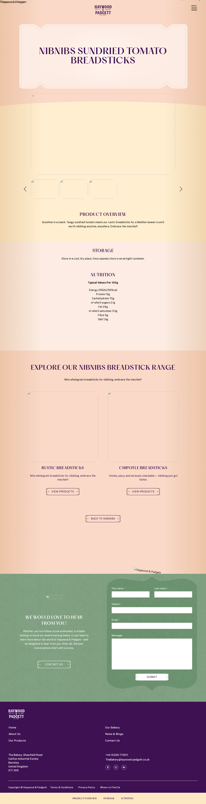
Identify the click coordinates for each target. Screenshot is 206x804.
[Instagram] (115, 767)
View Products (63, 491)
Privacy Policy (86, 787)
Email (116, 619)
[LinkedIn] (124, 767)
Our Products (17, 740)
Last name (161, 588)
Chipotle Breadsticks (143, 468)
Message (117, 635)
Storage (108, 799)
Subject (116, 604)
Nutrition (127, 799)
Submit (152, 677)
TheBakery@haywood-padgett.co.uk (127, 759)
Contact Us (54, 664)
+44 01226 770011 (116, 754)
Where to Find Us (110, 787)
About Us (14, 734)
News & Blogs (114, 734)
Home (12, 727)
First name (118, 588)
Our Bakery (112, 727)
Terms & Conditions (61, 787)
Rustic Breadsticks (63, 468)
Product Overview (85, 799)
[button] (181, 189)
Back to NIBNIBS (103, 518)
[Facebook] (107, 767)
